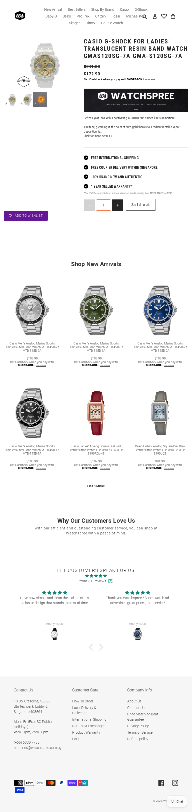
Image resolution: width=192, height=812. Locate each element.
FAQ (75, 739)
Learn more (150, 79)
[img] (96, 576)
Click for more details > (98, 136)
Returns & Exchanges (88, 726)
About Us (134, 701)
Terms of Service (139, 732)
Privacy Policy (138, 726)
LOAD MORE (96, 486)
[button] (92, 647)
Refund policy (137, 739)
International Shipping (89, 719)
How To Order (82, 701)
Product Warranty (86, 732)
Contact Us (135, 708)
